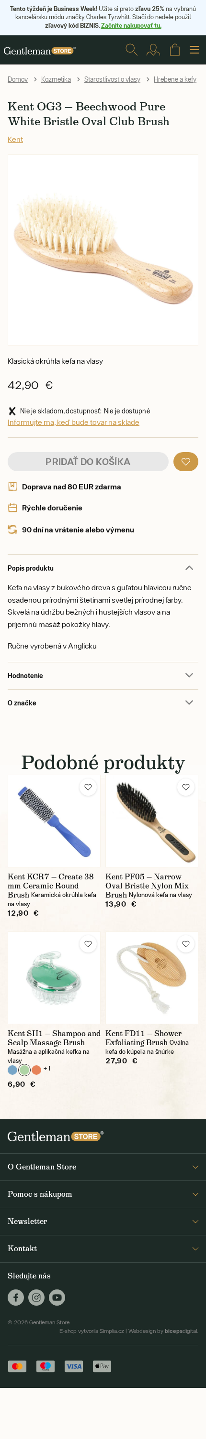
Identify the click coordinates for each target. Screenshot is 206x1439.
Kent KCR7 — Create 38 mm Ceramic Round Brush (51, 886)
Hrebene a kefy (175, 79)
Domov (18, 79)
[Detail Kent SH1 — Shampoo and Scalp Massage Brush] (54, 977)
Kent (15, 139)
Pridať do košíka (88, 461)
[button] (185, 461)
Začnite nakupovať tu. (131, 25)
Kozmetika (56, 79)
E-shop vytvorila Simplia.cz (91, 1331)
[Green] (24, 1070)
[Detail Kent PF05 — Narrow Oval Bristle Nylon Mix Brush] (151, 821)
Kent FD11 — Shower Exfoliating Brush (143, 1038)
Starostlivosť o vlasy (112, 79)
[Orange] (36, 1070)
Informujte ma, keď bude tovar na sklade (73, 422)
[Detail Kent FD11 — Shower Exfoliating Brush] (151, 977)
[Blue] (12, 1070)
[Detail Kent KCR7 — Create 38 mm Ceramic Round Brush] (54, 821)
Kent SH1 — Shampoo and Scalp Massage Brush (54, 1038)
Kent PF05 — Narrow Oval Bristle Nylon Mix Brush (147, 886)
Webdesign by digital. (163, 1331)
